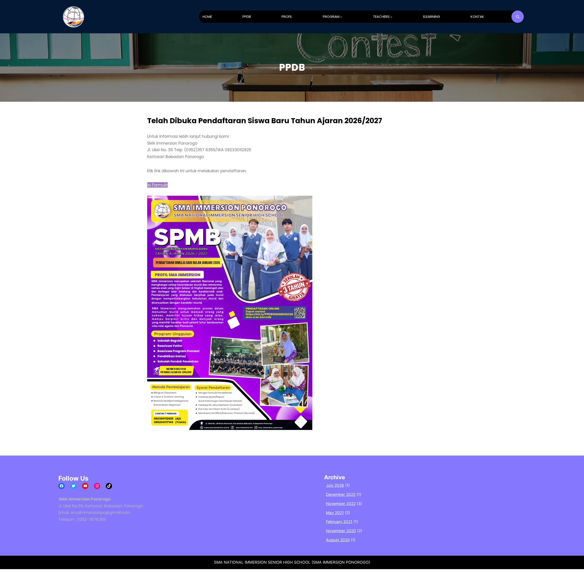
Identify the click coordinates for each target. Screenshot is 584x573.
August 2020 (338, 540)
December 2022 (340, 494)
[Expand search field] (517, 16)
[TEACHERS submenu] (391, 17)
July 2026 (335, 485)
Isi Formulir (157, 185)
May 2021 (335, 512)
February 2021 (339, 521)
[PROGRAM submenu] (341, 17)
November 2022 (341, 503)
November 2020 (341, 531)
